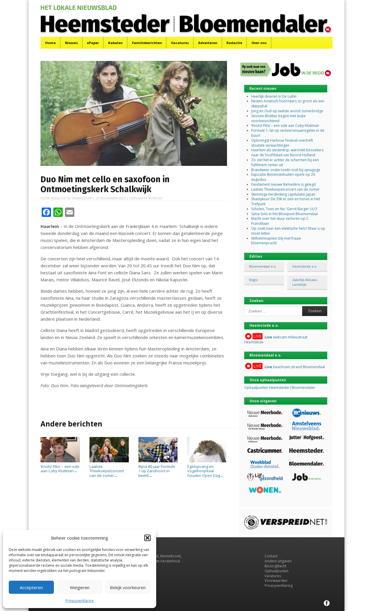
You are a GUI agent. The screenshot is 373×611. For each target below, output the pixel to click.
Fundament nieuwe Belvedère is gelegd (283, 184)
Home (50, 43)
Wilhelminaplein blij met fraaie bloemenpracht (276, 241)
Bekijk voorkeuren (128, 587)
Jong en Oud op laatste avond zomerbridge (287, 110)
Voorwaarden (276, 580)
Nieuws (71, 43)
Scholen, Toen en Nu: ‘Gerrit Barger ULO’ (284, 208)
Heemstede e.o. (304, 266)
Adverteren (207, 43)
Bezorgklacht (275, 565)
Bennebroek (170, 556)
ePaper (93, 43)
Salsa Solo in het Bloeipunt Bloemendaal (284, 213)
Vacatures (180, 43)
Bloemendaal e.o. (263, 266)
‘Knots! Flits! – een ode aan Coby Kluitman (60, 468)
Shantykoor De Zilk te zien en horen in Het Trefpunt (285, 201)
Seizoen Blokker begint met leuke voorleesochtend (278, 118)
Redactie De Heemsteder (71, 198)
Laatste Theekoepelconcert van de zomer (106, 471)
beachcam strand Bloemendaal (295, 366)
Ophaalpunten (276, 570)
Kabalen (115, 43)
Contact (271, 556)
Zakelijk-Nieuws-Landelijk (305, 282)
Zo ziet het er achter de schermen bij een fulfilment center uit (285, 162)
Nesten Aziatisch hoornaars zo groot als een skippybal (287, 103)
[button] (147, 538)
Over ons (259, 43)
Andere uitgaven (278, 561)
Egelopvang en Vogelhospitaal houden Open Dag (205, 471)
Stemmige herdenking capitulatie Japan (283, 194)
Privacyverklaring (80, 600)
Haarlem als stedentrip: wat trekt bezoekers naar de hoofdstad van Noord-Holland (287, 152)
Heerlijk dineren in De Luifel (273, 96)
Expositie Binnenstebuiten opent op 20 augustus (283, 177)
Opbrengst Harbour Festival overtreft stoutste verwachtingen (282, 143)
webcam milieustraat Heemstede (275, 340)
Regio (157, 198)
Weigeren (79, 587)
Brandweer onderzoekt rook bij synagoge (285, 169)
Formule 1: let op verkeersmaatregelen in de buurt (287, 133)
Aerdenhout (170, 561)
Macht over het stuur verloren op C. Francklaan (280, 221)
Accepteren (31, 587)
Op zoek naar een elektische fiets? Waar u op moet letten (288, 231)
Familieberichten (147, 43)
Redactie (234, 43)
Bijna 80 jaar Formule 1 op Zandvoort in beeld (156, 471)
